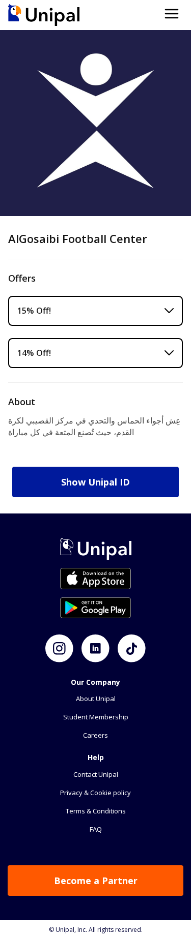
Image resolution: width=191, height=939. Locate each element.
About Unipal (96, 698)
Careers (95, 735)
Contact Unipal (95, 774)
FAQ (96, 829)
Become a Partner (96, 880)
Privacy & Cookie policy (95, 792)
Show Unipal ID (95, 482)
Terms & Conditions (96, 810)
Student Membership (95, 716)
